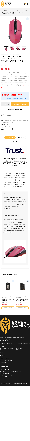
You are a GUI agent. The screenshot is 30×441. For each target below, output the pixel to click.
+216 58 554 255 (4, 369)
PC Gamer (2, 355)
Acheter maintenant (15, 109)
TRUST (8, 124)
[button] (27, 18)
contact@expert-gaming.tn (6, 373)
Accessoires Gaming (11, 10)
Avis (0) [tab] (15, 141)
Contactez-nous (17, 371)
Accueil (3, 10)
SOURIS (7, 126)
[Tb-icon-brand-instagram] (6, 376)
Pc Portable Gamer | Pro (6, 360)
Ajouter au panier (20, 104)
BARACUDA (4, 302)
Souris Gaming (22, 10)
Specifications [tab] (21, 137)
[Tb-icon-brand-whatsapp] (10, 376)
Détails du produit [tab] (10, 137)
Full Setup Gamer (4, 358)
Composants (3, 362)
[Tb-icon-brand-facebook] (2, 376)
